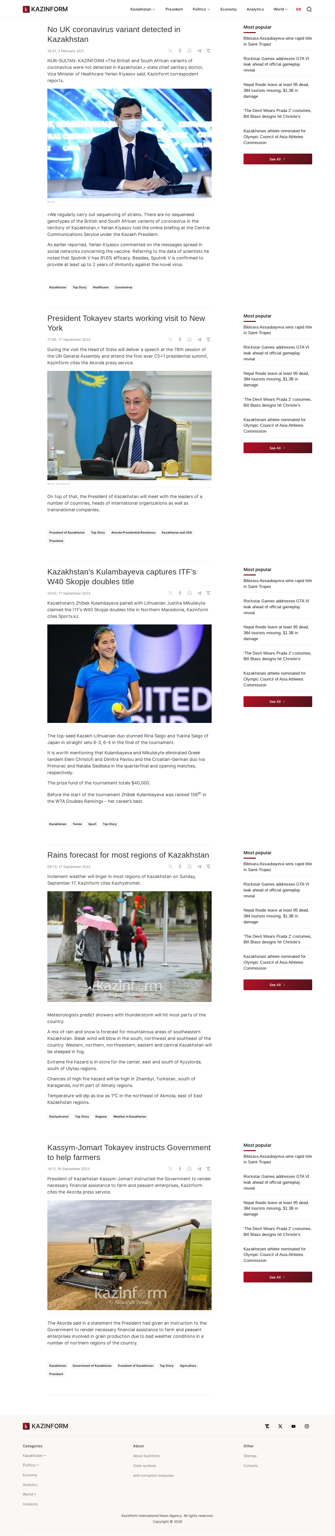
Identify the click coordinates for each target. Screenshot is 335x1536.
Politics (29, 1465)
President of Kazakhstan (67, 532)
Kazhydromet (59, 1116)
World (28, 1494)
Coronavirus (123, 287)
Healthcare (101, 287)
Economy (228, 9)
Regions (101, 1116)
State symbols (144, 1465)
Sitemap (250, 1456)
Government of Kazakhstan (92, 1365)
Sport (92, 824)
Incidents (30, 1504)
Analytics (255, 9)
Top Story (80, 287)
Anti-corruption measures (153, 1475)
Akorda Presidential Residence (133, 532)
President (174, 9)
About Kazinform (146, 1456)
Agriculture (188, 1365)
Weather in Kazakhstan (129, 1116)
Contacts (251, 1465)
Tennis (77, 824)
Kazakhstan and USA (177, 532)
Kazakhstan (57, 287)
